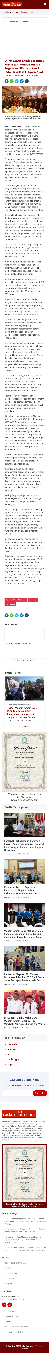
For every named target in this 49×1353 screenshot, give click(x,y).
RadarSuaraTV (10, 1278)
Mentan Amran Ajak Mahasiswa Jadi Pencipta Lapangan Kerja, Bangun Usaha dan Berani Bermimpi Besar (22, 1239)
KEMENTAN (10, 600)
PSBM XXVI (10, 604)
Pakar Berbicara (10, 1273)
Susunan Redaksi (11, 1316)
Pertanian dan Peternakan (22, 12)
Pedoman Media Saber (13, 1332)
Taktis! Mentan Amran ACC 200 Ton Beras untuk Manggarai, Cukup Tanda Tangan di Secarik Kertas (22, 712)
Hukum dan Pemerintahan (15, 1263)
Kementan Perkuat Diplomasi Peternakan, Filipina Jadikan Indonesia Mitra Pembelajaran (24, 1230)
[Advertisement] (24, 40)
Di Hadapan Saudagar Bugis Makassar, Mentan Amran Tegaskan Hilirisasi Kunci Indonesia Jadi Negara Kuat (24, 66)
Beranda (5, 12)
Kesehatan (8, 1268)
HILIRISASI (33, 600)
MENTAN (22, 600)
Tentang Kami (10, 1311)
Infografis (8, 1283)
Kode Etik (8, 1321)
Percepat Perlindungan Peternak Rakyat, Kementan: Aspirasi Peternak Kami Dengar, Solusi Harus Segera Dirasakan (25, 1221)
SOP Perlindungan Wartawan (16, 1326)
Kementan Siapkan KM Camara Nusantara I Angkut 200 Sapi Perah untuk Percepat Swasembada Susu (25, 1248)
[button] (19, 726)
